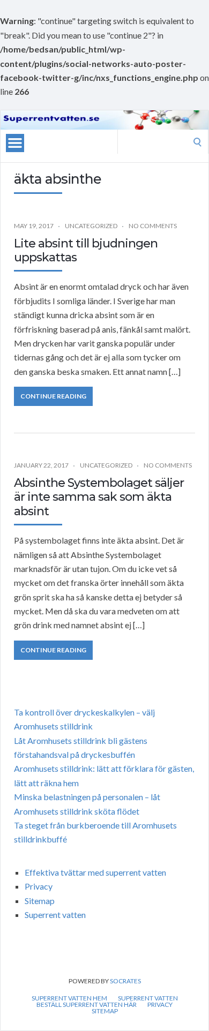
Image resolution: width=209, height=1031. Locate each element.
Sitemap (40, 900)
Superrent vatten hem (69, 998)
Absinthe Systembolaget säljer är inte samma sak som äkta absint (99, 497)
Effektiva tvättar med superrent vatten (95, 872)
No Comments (153, 226)
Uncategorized (91, 226)
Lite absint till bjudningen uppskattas (86, 250)
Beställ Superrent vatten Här (86, 1005)
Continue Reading (53, 396)
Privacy (39, 886)
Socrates (125, 981)
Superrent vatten (55, 914)
